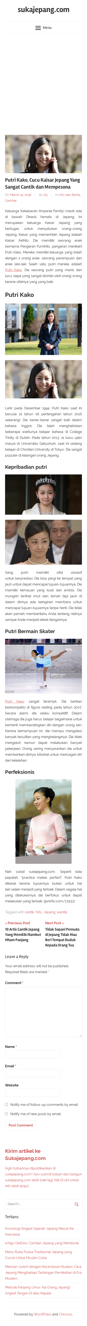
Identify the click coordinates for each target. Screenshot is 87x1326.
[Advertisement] (43, 82)
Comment (14, 983)
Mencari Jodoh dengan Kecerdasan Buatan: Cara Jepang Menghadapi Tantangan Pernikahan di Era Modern (43, 1272)
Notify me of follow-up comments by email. (44, 1105)
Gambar (11, 200)
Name (11, 1047)
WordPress (42, 1314)
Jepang (49, 912)
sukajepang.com (43, 9)
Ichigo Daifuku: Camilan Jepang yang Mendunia (42, 1243)
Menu (47, 27)
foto (39, 912)
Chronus (65, 1314)
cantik (29, 912)
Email (10, 1066)
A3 (46, 195)
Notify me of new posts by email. (35, 1114)
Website (12, 1085)
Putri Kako (13, 270)
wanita (62, 912)
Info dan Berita (69, 195)
